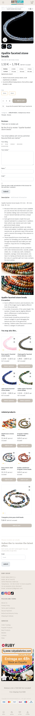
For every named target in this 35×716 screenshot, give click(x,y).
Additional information (19, 197)
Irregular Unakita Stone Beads (22, 434)
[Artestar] (17, 2)
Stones (3, 9)
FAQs (3, 638)
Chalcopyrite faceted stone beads (25, 355)
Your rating (4, 142)
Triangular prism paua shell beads (12, 517)
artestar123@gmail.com (14, 588)
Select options (9, 366)
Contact (3, 635)
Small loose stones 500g (7, 434)
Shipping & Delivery (7, 616)
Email (3, 176)
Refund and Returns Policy (9, 613)
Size (2, 90)
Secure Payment (6, 611)
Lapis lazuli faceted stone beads (7, 389)
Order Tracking (5, 625)
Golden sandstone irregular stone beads (24, 468)
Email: (3, 554)
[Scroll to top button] (32, 707)
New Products (5, 630)
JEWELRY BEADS (19, 7)
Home (2, 7)
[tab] (5, 197)
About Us (4, 603)
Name (3, 168)
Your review (5, 150)
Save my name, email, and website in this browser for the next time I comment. (16, 186)
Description (5, 197)
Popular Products (6, 627)
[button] (3, 106)
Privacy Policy (5, 605)
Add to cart (21, 101)
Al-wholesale (9, 7)
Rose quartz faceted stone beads (8, 355)
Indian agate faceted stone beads (25, 389)
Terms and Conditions (8, 608)
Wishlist (3, 633)
